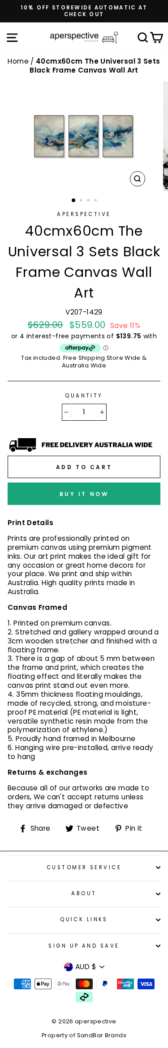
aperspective (84, 214)
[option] (84, 11)
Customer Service (84, 867)
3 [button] (89, 201)
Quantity (84, 395)
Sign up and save (83, 945)
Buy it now (84, 494)
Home (19, 61)
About (83, 893)
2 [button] (82, 201)
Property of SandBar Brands (84, 1035)
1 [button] (74, 200)
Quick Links (84, 919)
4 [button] (96, 201)
